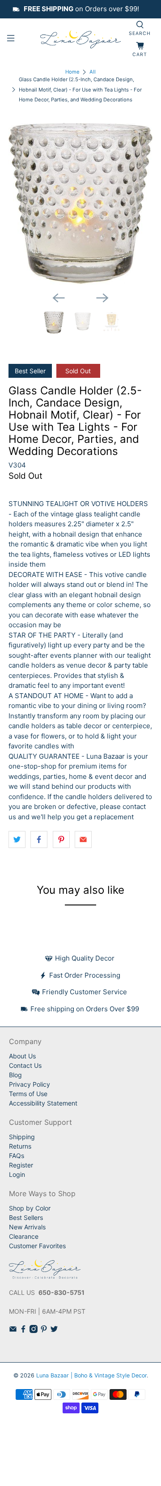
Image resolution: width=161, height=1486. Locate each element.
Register (21, 1165)
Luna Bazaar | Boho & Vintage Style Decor (91, 1375)
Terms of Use (28, 1093)
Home (72, 72)
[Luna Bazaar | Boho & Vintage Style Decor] (80, 39)
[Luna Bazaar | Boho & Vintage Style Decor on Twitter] (54, 1330)
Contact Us (25, 1065)
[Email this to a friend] (83, 839)
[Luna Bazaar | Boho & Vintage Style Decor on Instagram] (34, 1330)
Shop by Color (30, 1208)
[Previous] (58, 298)
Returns (20, 1146)
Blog (15, 1075)
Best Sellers (26, 1217)
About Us (22, 1056)
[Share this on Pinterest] (61, 839)
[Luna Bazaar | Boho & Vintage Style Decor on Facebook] (23, 1330)
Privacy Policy (29, 1084)
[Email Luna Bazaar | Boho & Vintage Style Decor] (13, 1330)
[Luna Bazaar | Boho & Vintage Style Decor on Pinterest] (44, 1330)
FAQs (16, 1155)
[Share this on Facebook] (38, 839)
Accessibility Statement (43, 1103)
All (92, 72)
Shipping (22, 1137)
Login (17, 1174)
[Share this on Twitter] (16, 839)
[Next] (102, 298)
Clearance (23, 1236)
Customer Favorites (37, 1246)
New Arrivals (27, 1227)
